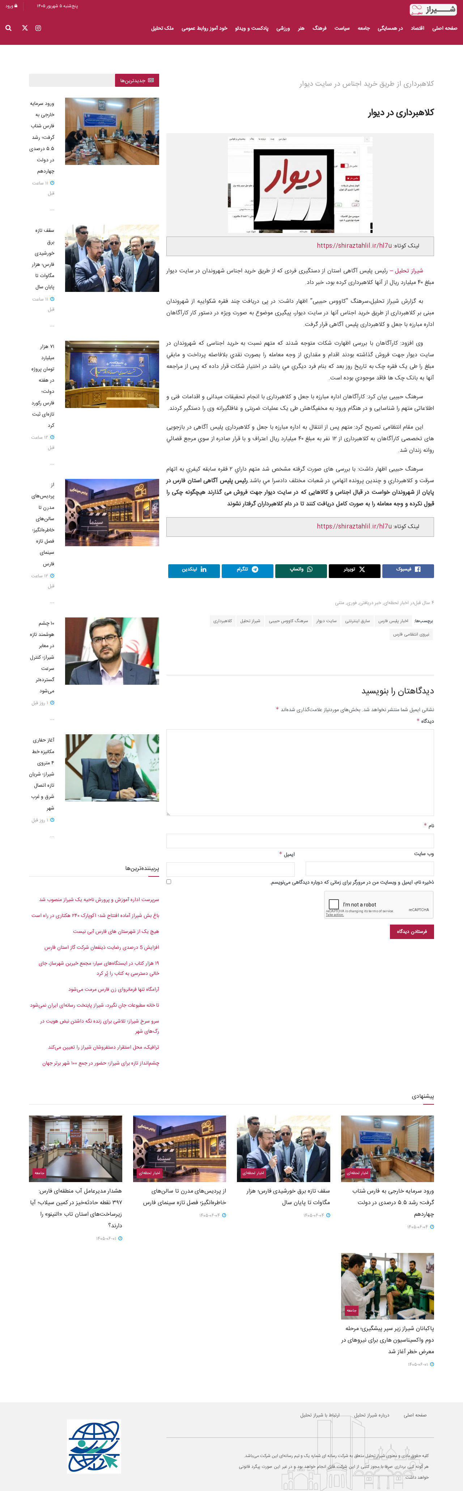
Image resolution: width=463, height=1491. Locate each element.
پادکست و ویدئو (251, 28)
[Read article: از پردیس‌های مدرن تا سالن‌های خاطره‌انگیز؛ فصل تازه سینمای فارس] (112, 512)
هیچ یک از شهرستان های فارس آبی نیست (116, 931)
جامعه (364, 28)
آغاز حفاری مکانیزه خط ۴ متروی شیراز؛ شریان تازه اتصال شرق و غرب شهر (41, 774)
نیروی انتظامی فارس (411, 634)
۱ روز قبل (40, 703)
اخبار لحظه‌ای (396, 603)
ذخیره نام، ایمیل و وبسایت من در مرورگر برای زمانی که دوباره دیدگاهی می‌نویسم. (352, 882)
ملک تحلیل (162, 28)
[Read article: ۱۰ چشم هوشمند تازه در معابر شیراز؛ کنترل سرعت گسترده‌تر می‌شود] (112, 651)
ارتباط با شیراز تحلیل (320, 1415)
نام (429, 826)
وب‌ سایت (424, 854)
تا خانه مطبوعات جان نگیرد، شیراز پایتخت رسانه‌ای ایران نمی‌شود (94, 1005)
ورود (9, 6)
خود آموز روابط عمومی (204, 28)
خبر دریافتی (370, 603)
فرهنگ (320, 28)
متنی (339, 603)
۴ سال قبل (424, 603)
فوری (352, 603)
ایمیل (287, 854)
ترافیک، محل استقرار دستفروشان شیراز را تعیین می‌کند (103, 1047)
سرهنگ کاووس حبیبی (288, 621)
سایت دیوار (327, 621)
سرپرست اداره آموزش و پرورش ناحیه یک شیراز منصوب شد (99, 900)
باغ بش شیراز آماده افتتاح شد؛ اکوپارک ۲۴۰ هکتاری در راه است (95, 916)
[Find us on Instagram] (38, 28)
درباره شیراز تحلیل (371, 1415)
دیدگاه (425, 721)
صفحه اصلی (445, 28)
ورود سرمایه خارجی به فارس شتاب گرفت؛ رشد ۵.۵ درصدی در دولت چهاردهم (41, 137)
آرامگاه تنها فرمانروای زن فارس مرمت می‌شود (113, 989)
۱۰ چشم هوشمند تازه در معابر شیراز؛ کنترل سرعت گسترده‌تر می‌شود (42, 657)
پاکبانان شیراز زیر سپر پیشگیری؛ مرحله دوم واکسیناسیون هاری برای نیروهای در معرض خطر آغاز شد (387, 1340)
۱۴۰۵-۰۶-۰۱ (107, 1239)
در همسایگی (390, 28)
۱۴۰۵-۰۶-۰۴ (418, 1227)
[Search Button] (8, 29)
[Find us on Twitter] (25, 28)
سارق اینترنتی (357, 621)
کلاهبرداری (222, 621)
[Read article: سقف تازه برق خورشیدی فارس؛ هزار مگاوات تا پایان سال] (112, 258)
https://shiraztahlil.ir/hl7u (354, 246)
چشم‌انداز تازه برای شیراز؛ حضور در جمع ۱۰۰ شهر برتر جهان (100, 1063)
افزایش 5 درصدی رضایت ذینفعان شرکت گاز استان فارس (101, 947)
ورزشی (283, 28)
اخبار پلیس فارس (393, 621)
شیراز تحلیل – (405, 271)
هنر (301, 28)
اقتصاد (417, 28)
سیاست (342, 28)
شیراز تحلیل (250, 621)
